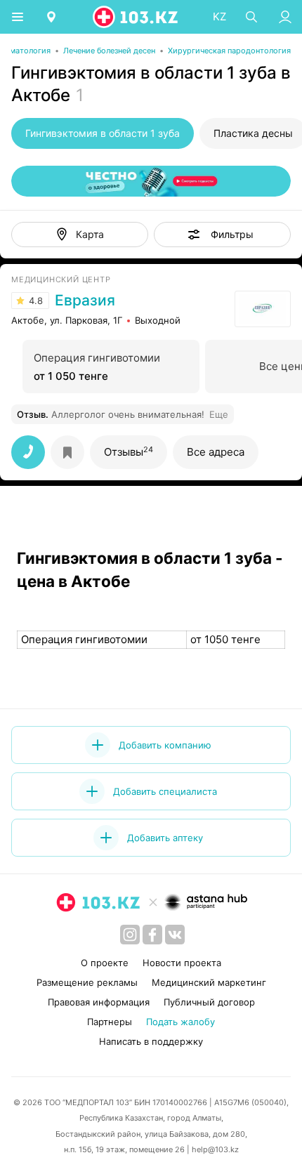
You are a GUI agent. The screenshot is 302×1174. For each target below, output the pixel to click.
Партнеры (109, 1021)
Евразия (85, 300)
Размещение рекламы (87, 982)
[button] (222, 234)
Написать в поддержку (151, 1041)
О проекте (105, 962)
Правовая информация (99, 1002)
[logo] (136, 17)
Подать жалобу (180, 1021)
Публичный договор (209, 1002)
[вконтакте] (175, 934)
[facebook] (152, 934)
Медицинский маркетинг (209, 982)
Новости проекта (182, 962)
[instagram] (130, 934)
